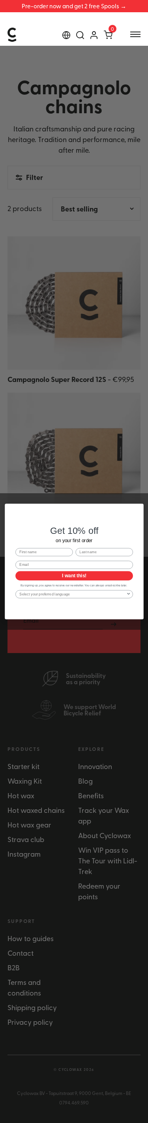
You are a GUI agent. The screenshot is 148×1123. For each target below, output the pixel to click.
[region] (74, 6)
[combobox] (72, 594)
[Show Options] (128, 594)
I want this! (74, 575)
